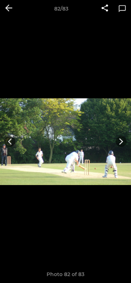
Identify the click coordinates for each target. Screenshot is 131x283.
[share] (104, 9)
